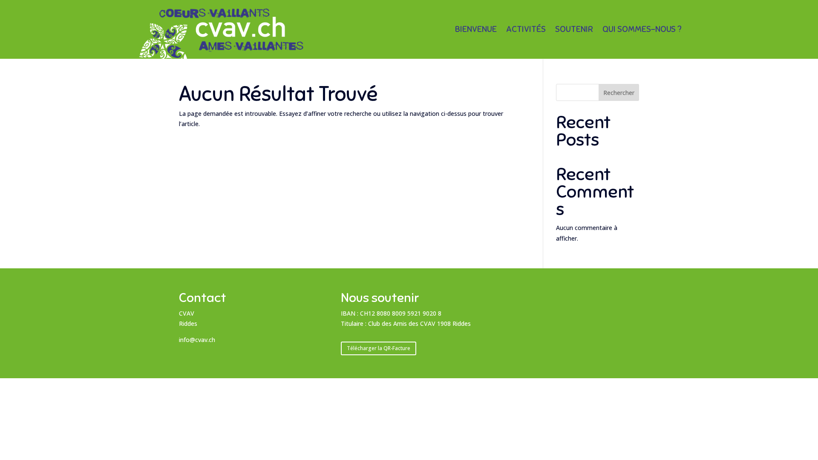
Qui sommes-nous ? (642, 30)
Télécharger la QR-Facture (378, 348)
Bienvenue (476, 30)
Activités (526, 30)
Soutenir (574, 30)
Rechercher (618, 93)
